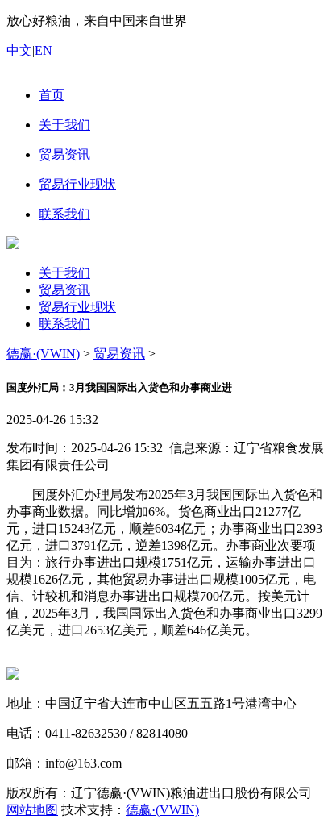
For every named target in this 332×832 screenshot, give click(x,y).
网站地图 (32, 810)
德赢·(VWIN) (43, 353)
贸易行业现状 (77, 307)
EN (43, 50)
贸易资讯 (64, 290)
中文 (19, 50)
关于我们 (64, 273)
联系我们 (64, 324)
